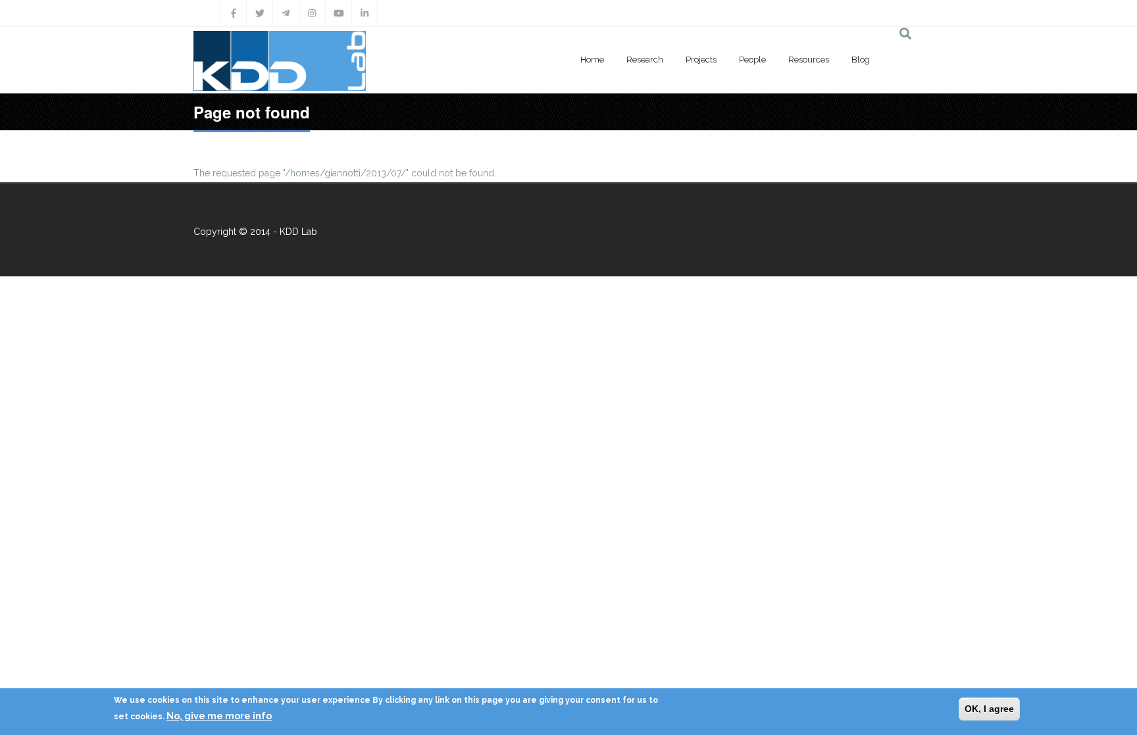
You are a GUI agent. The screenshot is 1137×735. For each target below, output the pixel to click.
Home (592, 59)
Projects (701, 59)
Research (644, 59)
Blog (860, 59)
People (752, 59)
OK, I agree (989, 708)
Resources (808, 59)
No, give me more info (219, 716)
